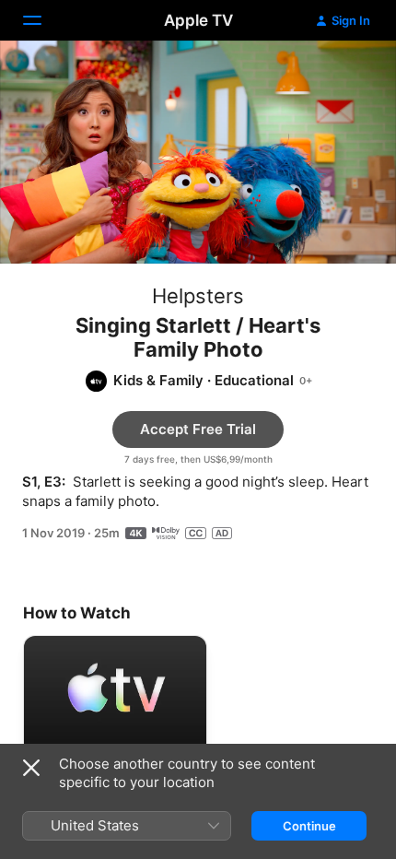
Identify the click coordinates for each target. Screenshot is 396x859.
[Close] (31, 767)
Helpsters (198, 296)
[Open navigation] (43, 20)
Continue (309, 825)
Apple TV (198, 20)
